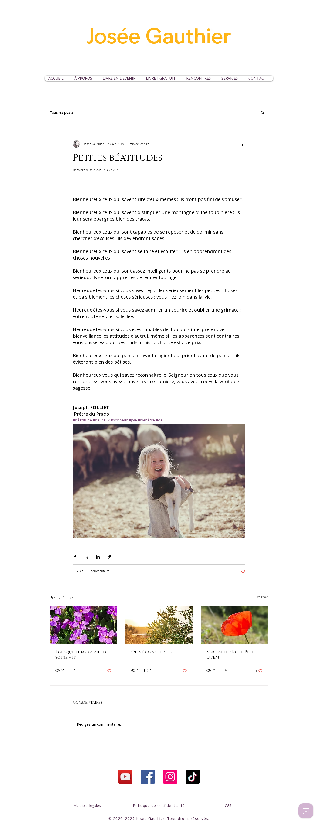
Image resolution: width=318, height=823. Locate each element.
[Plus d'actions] (242, 144)
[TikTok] (193, 777)
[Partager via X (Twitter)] (86, 557)
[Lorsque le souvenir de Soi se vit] (83, 625)
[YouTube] (125, 777)
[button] (231, 78)
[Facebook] (148, 777)
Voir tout (262, 597)
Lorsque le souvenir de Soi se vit (81, 654)
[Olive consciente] (159, 625)
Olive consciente (151, 652)
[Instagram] (170, 777)
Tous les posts (62, 112)
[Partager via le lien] (109, 557)
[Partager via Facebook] (75, 557)
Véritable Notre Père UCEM (230, 654)
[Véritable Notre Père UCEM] (234, 625)
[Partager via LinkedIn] (98, 557)
